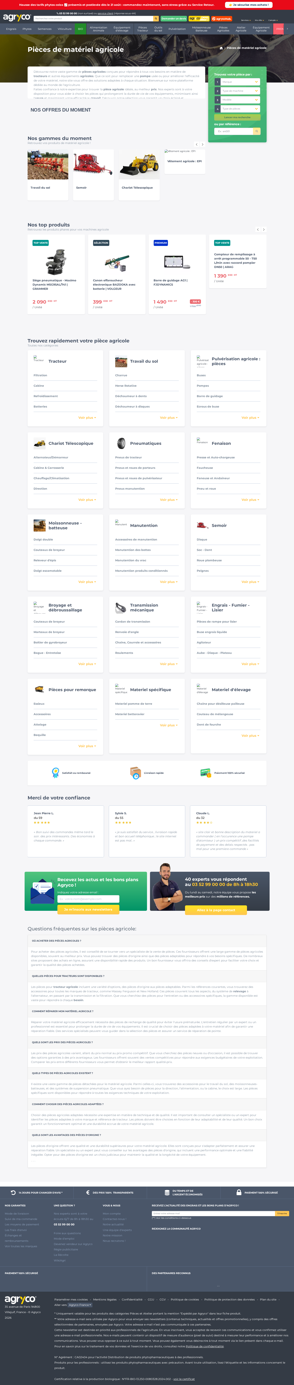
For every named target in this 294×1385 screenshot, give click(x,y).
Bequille (40, 735)
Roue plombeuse (209, 560)
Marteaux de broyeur (49, 632)
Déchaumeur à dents (131, 396)
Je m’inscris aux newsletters (88, 909)
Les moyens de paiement (22, 1224)
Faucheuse (205, 468)
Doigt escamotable (48, 571)
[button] (246, 16)
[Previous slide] (258, 229)
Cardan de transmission (132, 621)
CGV (163, 1299)
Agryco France (79, 1304)
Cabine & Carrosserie (49, 468)
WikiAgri (60, 1260)
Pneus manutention (130, 488)
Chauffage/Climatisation (51, 478)
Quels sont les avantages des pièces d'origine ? (66, 1134)
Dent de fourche (209, 724)
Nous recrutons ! (114, 1240)
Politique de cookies (185, 1299)
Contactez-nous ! (114, 1219)
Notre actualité (113, 1224)
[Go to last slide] (196, 144)
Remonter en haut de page (283, 1367)
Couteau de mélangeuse (215, 714)
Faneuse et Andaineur (213, 478)
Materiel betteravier (129, 714)
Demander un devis (174, 18)
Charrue (121, 375)
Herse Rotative (126, 386)
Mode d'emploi (64, 1238)
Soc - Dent (204, 550)
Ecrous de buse (208, 406)
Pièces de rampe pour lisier (217, 621)
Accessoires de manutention (136, 539)
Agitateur (204, 642)
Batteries (40, 406)
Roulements (124, 653)
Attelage (40, 724)
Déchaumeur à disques (132, 406)
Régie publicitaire (66, 1249)
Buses (201, 375)
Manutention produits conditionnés (141, 571)
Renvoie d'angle (127, 632)
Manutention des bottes (133, 550)
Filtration (40, 375)
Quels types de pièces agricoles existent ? (62, 1073)
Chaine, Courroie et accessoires (138, 642)
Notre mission (112, 1235)
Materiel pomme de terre (133, 704)
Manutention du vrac (130, 560)
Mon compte (112, 1213)
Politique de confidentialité (205, 1346)
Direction (40, 488)
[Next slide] (202, 144)
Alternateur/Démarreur (51, 457)
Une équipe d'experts (117, 1230)
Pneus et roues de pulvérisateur (138, 478)
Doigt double (43, 539)
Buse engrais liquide (212, 632)
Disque (202, 539)
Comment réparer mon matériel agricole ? (62, 1011)
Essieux (39, 704)
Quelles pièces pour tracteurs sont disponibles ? (68, 975)
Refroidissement (46, 396)
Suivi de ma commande (21, 1219)
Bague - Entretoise (47, 653)
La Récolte (61, 1254)
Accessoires (42, 714)
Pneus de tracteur (128, 457)
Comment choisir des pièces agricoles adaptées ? (68, 1104)
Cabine (39, 386)
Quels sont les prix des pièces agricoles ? (62, 1042)
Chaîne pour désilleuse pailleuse (220, 704)
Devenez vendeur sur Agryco (73, 1244)
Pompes (203, 386)
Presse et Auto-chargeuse (216, 457)
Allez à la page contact (216, 910)
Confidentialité (132, 1299)
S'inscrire (282, 1213)
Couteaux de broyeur (49, 550)
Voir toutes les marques (21, 1246)
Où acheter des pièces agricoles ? (56, 940)
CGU (151, 1299)
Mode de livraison (17, 1213)
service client (105, 13)
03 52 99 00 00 (68, 13)
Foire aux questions (67, 1233)
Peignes (203, 571)
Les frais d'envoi (16, 1230)
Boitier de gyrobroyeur (50, 642)
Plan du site (268, 1299)
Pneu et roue (206, 488)
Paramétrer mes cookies (71, 1299)
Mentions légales (105, 1299)
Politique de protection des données (229, 1299)
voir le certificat (184, 1379)
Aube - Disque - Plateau (214, 653)
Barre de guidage (210, 396)
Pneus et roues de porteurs (135, 468)
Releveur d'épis (45, 560)
